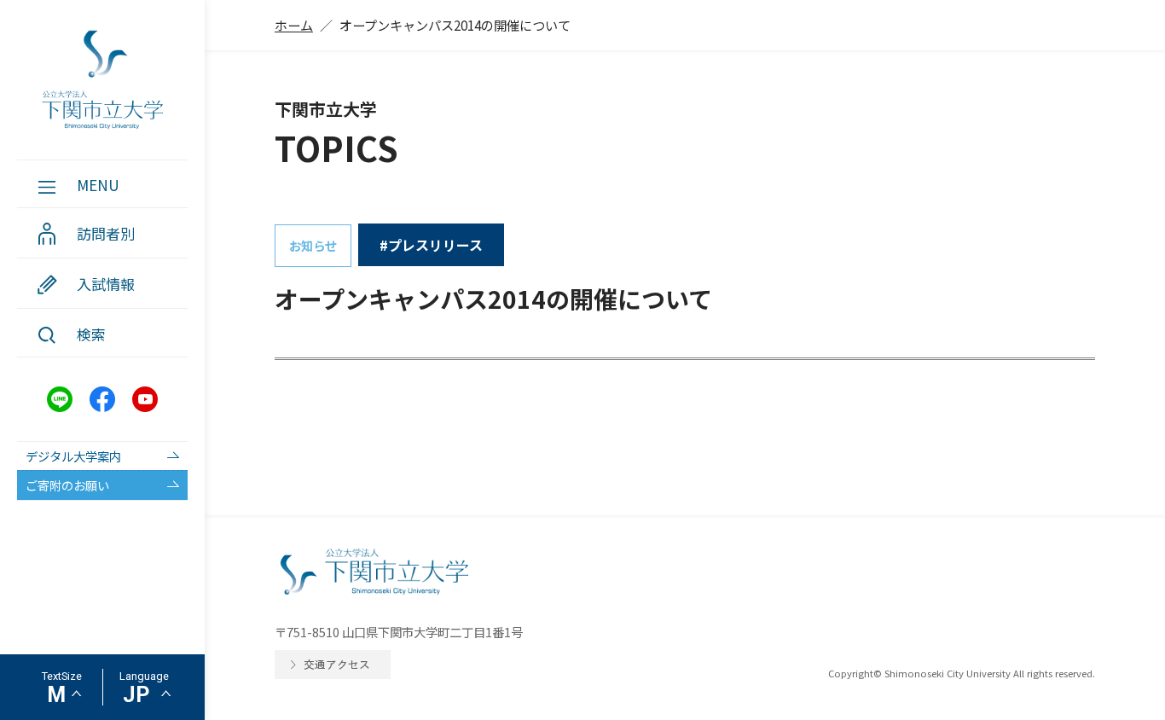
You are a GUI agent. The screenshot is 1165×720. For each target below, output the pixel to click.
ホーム (294, 24)
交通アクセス (337, 664)
